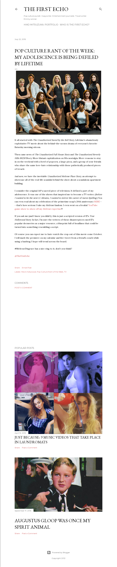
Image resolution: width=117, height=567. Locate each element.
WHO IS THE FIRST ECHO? (74, 24)
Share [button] (17, 268)
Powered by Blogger (61, 552)
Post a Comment (23, 287)
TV (65, 272)
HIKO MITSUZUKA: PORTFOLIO (41, 24)
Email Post (27, 268)
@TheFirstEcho (22, 256)
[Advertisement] (58, 317)
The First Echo (46, 9)
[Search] (100, 8)
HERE (97, 201)
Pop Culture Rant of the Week (50, 272)
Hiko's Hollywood (28, 272)
